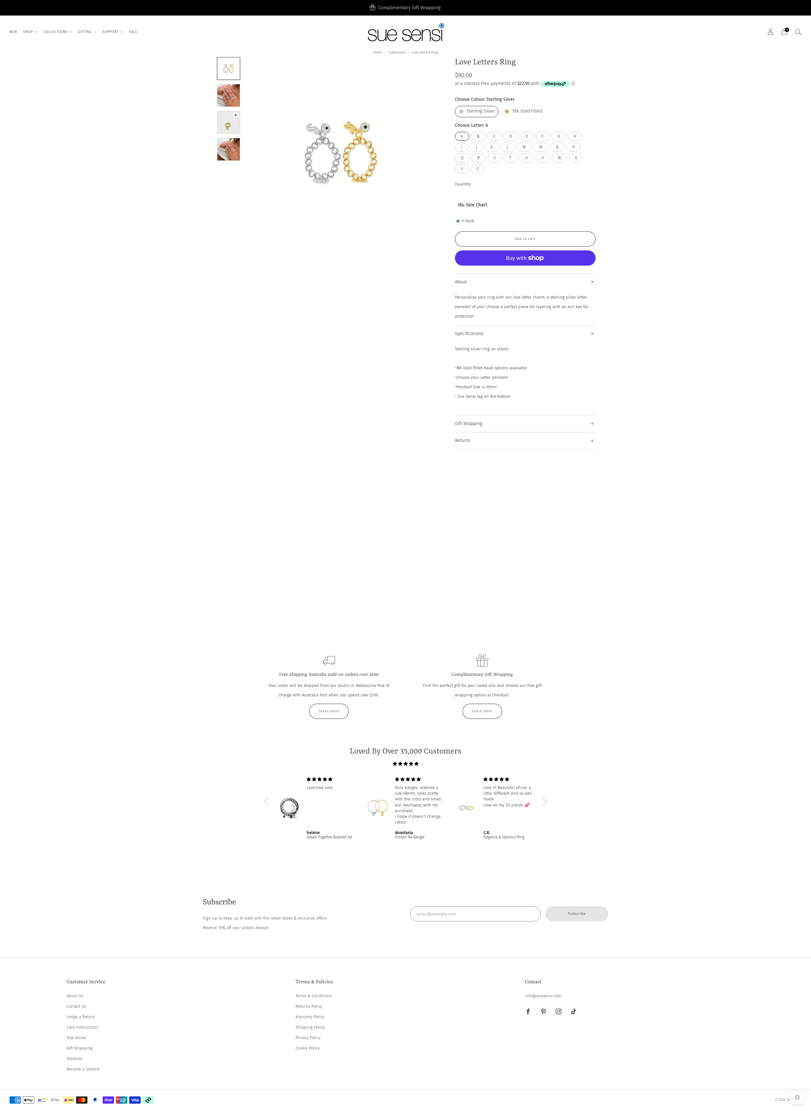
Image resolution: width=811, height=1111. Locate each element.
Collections (396, 52)
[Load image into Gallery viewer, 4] (228, 149)
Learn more (329, 711)
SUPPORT (110, 32)
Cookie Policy (308, 1048)
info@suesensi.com (543, 995)
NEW (13, 32)
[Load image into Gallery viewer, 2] (228, 95)
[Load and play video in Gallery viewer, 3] (228, 122)
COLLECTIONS (55, 32)
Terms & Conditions (314, 995)
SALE (133, 32)
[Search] (798, 32)
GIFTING (85, 32)
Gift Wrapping (80, 1048)
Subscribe (577, 914)
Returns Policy (309, 1006)
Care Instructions (82, 1027)
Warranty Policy (310, 1016)
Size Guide (76, 1037)
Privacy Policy (308, 1037)
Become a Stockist (83, 1069)
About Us (75, 995)
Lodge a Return (81, 1016)
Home (377, 52)
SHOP (28, 32)
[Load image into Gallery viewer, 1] (228, 68)
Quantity (463, 184)
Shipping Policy (310, 1027)
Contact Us (76, 1006)
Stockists (74, 1058)
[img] (405, 764)
